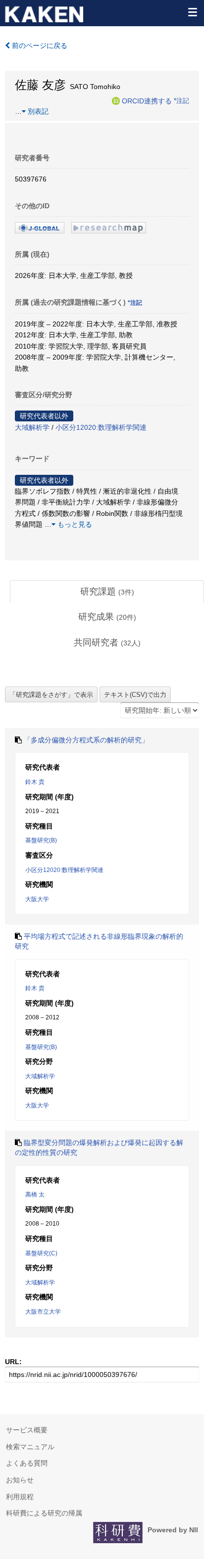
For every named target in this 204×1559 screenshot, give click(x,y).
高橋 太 (35, 1194)
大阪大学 (37, 899)
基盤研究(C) (41, 1253)
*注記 (181, 100)
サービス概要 (27, 1430)
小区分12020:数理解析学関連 (101, 427)
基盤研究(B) (41, 840)
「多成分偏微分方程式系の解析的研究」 (86, 740)
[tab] (107, 592)
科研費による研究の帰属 (44, 1513)
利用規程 (20, 1497)
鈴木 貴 (35, 782)
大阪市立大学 (43, 1311)
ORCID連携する (147, 100)
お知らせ (20, 1480)
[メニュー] (192, 12)
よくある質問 (27, 1463)
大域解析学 (32, 427)
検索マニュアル (30, 1447)
